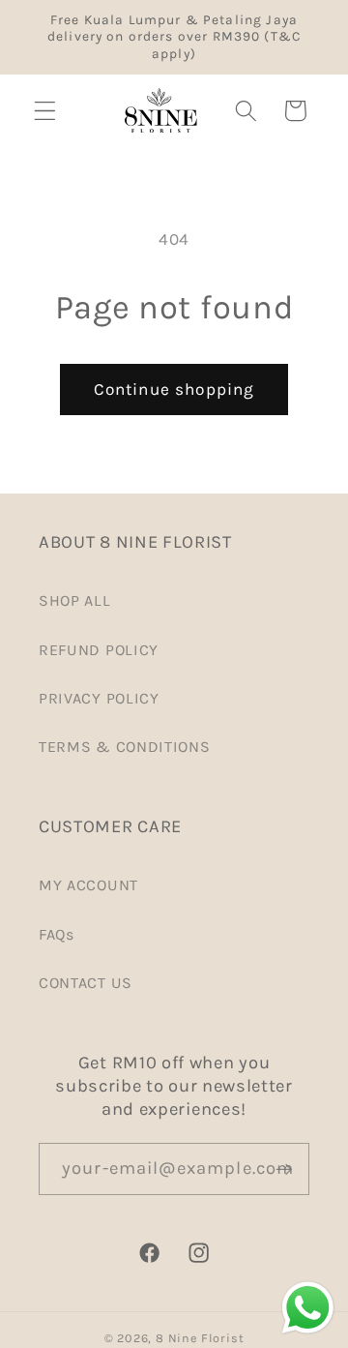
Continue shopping (174, 389)
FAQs (56, 934)
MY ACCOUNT (88, 885)
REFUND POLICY (99, 650)
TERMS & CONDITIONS (124, 746)
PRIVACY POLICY (99, 698)
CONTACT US (85, 983)
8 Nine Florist (200, 1338)
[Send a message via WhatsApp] (307, 1307)
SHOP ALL (75, 600)
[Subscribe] (283, 1169)
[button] (45, 110)
